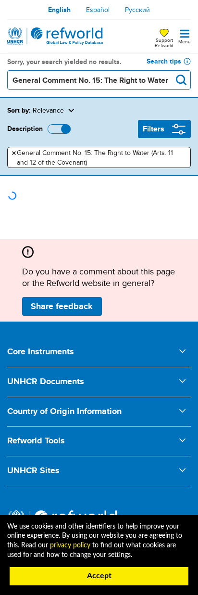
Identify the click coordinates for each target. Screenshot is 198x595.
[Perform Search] (181, 80)
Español (98, 9)
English (59, 9)
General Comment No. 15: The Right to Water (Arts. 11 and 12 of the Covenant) (92, 157)
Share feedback (62, 306)
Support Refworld (164, 42)
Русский (137, 9)
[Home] (55, 36)
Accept (99, 576)
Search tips (164, 61)
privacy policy (70, 545)
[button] (127, 110)
